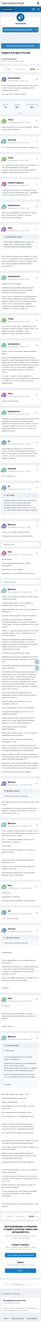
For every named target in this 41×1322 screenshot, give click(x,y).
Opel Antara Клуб (13, 3)
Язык (6, 1318)
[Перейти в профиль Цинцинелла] (4, 206)
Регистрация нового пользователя (20, 1255)
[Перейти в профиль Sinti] (4, 553)
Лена (10, 228)
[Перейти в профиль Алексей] (4, 141)
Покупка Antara (18, 61)
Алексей (12, 140)
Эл (9, 441)
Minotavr (12, 589)
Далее (32, 69)
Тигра (10, 119)
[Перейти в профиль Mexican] (4, 526)
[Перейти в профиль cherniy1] (4, 930)
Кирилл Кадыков (16, 183)
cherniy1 (11, 929)
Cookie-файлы (31, 1318)
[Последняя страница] (38, 69)
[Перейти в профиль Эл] (4, 442)
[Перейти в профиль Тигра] (4, 121)
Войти (20, 1271)
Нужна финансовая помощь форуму (20, 46)
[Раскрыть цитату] (5, 237)
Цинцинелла (14, 205)
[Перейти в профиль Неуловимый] (4, 79)
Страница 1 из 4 (20, 69)
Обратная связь (17, 1318)
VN (9, 911)
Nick (10, 885)
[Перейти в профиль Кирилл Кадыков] (4, 184)
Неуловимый (11, 59)
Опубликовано (18, 81)
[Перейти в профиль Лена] (4, 229)
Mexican (12, 524)
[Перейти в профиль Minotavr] (4, 590)
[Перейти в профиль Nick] (4, 886)
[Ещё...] (37, 79)
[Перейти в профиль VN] (4, 912)
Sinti (10, 552)
